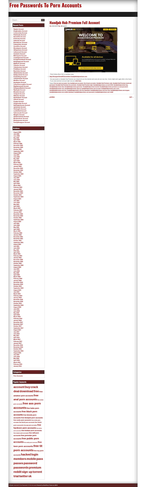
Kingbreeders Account (20, 31)
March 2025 (17, 162)
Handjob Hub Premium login (85, 85)
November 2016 (18, 347)
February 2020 (18, 278)
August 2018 (17, 307)
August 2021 (17, 244)
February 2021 (18, 256)
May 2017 (16, 335)
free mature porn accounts (21, 433)
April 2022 (17, 229)
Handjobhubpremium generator (73, 87)
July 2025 (16, 155)
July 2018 (16, 309)
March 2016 (17, 362)
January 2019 (18, 297)
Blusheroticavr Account (21, 118)
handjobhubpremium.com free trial (100, 90)
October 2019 (18, 286)
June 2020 (17, 271)
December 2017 (18, 322)
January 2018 (18, 320)
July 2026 (16, 134)
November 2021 (18, 238)
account (19, 387)
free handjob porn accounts (75, 83)
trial (16, 476)
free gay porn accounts (30, 425)
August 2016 (17, 353)
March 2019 (17, 294)
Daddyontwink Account (21, 75)
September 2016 (18, 351)
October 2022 (18, 217)
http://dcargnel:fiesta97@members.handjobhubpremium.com (68, 76)
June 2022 (17, 225)
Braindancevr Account (20, 42)
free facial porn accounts (26, 422)
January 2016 (18, 366)
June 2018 (17, 311)
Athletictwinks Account (21, 73)
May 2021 (16, 250)
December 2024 (18, 168)
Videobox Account (19, 65)
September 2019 (18, 288)
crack (34, 387)
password (30, 463)
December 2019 (18, 282)
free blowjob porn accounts (32, 418)
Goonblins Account (19, 46)
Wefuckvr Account (19, 95)
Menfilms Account (19, 80)
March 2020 (17, 276)
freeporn (64, 26)
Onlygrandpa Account (20, 103)
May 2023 (16, 204)
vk (29, 476)
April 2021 (17, 252)
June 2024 (17, 180)
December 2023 (18, 191)
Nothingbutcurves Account (22, 105)
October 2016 (18, 349)
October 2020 (18, 263)
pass (39, 458)
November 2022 (18, 216)
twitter (23, 476)
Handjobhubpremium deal (57, 87)
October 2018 (18, 303)
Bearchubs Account (20, 71)
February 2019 (18, 295)
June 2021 (17, 248)
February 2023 (18, 210)
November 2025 (18, 147)
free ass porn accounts (60, 83)
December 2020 (18, 259)
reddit (18, 471)
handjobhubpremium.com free (58, 90)
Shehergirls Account (20, 109)
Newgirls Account (19, 114)
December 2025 (18, 145)
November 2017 (18, 324)
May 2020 (16, 273)
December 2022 (18, 214)
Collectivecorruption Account (22, 84)
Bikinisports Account (20, 56)
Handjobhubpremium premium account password (114, 87)
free (36, 391)
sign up (27, 471)
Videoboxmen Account (21, 67)
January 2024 (18, 189)
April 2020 (17, 275)
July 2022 (16, 223)
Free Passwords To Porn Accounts (45, 5)
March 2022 (17, 231)
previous (51, 97)
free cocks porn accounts (22, 420)
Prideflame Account (20, 69)
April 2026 (17, 140)
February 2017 (18, 341)
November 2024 (18, 170)
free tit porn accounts (90, 83)
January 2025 (18, 166)
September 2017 (18, 328)
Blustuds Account (19, 92)
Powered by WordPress (43, 485)
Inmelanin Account (19, 54)
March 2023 (17, 208)
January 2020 (18, 280)
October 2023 (18, 195)
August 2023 (17, 199)
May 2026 (16, 138)
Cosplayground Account (21, 57)
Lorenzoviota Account (20, 33)
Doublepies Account (20, 82)
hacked (26, 454)
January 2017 (18, 343)
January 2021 (18, 257)
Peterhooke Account (20, 35)
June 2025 (17, 157)
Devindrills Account (20, 36)
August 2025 (17, 153)
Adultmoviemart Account (21, 116)
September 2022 (18, 219)
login (34, 454)
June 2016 (17, 356)
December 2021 (18, 237)
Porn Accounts (18, 376)
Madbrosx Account (19, 63)
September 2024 (18, 174)
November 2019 (18, 284)
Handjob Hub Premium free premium (66, 85)
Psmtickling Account (20, 76)
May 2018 (16, 313)
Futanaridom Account (20, 44)
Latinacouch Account (20, 52)
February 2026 (18, 143)
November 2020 (18, 261)
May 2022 (16, 227)
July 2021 (16, 246)
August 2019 (17, 290)
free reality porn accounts (30, 442)
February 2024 (18, 187)
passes (18, 463)
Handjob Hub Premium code (104, 83)
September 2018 (18, 305)
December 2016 (18, 345)
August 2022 (17, 221)
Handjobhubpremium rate (57, 88)
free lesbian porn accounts (32, 430)
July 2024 (16, 178)
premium (35, 467)
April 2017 (17, 337)
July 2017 (16, 332)
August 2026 (17, 132)
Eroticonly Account (19, 38)
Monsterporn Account (20, 48)
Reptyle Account (19, 29)
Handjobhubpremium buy (121, 85)
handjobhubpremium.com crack (110, 88)
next (131, 97)
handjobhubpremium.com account (91, 88)
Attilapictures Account (20, 50)
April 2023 (17, 206)
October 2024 (18, 172)
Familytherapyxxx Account (22, 122)
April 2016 (17, 360)
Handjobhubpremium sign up (73, 88)
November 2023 (18, 193)
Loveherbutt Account (20, 111)
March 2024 (17, 185)
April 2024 (17, 183)
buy (27, 387)
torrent (37, 471)
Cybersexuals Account (20, 113)
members (20, 458)
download (26, 391)
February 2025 (18, 164)
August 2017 (17, 330)
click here (78, 81)
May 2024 (16, 181)
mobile (31, 458)
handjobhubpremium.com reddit (104, 92)
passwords (21, 467)
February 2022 (18, 233)
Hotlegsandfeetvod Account (22, 88)
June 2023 (17, 202)
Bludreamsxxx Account (21, 120)
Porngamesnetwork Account (22, 59)
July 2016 (16, 354)
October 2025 (18, 149)
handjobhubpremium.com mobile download (62, 92)
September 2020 (18, 265)
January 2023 (18, 212)
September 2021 (18, 242)
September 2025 (18, 151)
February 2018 (18, 318)
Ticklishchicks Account (21, 78)
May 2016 (16, 358)
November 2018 (18, 301)
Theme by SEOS (53, 485)
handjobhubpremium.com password (84, 92)
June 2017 (17, 334)
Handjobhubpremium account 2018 (103, 85)
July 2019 (16, 292)
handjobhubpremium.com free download (78, 90)
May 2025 (16, 159)
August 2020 (17, 267)
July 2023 (16, 200)
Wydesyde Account (19, 90)
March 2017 (17, 339)
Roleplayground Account (21, 61)
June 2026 (17, 136)
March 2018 (17, 316)
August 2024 (17, 176)
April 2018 (17, 315)
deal (16, 391)
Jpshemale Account (20, 107)
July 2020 (16, 269)
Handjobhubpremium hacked (91, 87)
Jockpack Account (19, 94)
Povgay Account (19, 101)
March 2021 (17, 254)
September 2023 (18, 197)
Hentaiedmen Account (20, 97)
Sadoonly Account (19, 40)
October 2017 (18, 326)
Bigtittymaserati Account (21, 86)
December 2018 (18, 299)
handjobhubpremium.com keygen (119, 90)
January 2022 (18, 235)
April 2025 (17, 160)
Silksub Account (19, 99)
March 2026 (17, 141)
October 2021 (18, 240)
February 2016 (18, 364)
